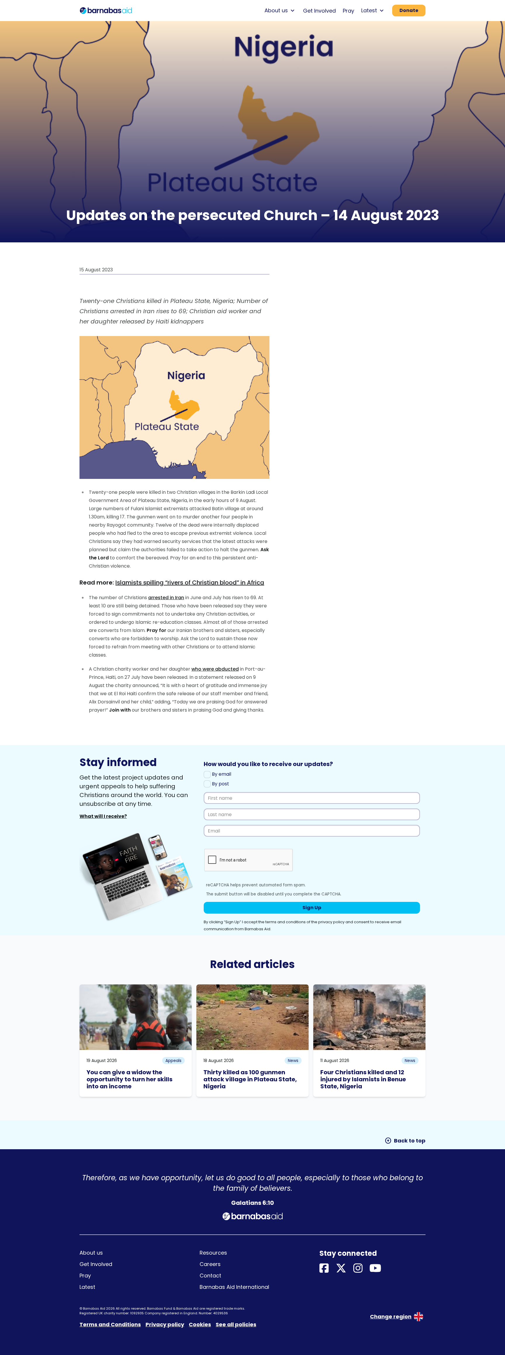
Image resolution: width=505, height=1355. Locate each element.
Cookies (200, 1324)
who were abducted (215, 669)
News (293, 1060)
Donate (408, 10)
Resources (213, 1252)
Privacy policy (165, 1324)
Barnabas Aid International (234, 1287)
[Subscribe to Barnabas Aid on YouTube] (375, 1268)
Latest (87, 1287)
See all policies (236, 1324)
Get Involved (319, 10)
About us (91, 1252)
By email (221, 774)
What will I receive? (103, 816)
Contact (210, 1275)
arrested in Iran (166, 597)
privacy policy (331, 921)
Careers (210, 1264)
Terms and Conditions (110, 1324)
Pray (348, 10)
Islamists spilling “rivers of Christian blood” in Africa (189, 582)
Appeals (173, 1060)
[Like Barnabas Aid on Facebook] (324, 1268)
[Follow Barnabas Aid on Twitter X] (341, 1268)
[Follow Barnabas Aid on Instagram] (358, 1268)
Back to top (405, 1141)
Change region (390, 1316)
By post (220, 783)
